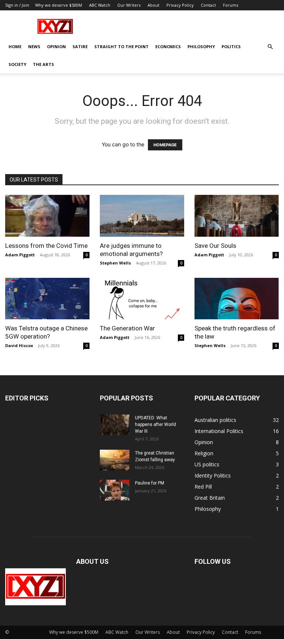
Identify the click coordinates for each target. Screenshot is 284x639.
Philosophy (201, 46)
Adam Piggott (20, 254)
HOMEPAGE (165, 144)
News (34, 46)
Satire (80, 46)
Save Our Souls (215, 245)
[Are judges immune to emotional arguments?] (142, 216)
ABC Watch (99, 5)
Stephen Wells (115, 263)
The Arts (43, 64)
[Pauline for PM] (114, 490)
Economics (168, 46)
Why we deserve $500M (58, 5)
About (153, 5)
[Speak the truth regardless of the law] (237, 299)
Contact (208, 5)
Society (17, 64)
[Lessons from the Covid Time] (47, 216)
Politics (231, 46)
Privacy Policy (180, 5)
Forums (230, 5)
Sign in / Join (17, 5)
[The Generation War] (142, 299)
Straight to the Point (121, 46)
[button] (270, 46)
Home (15, 46)
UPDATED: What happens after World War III (155, 424)
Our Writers (129, 5)
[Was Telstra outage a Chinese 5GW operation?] (47, 299)
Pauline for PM (149, 483)
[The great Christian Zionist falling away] (114, 460)
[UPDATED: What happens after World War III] (114, 425)
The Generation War (127, 328)
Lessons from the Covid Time (46, 245)
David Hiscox (19, 345)
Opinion (56, 46)
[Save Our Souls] (237, 216)
